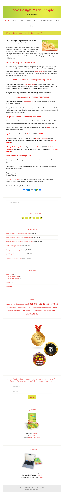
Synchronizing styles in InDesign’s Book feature (19, 241)
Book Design (9, 274)
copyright (29, 307)
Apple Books (36, 437)
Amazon (47, 134)
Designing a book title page (14, 258)
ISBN (24, 310)
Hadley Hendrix (39, 71)
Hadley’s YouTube (29, 101)
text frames (51, 310)
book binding (17, 304)
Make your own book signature (15, 250)
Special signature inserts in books (15, 254)
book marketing (36, 303)
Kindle (30, 437)
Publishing (9, 286)
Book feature (24, 304)
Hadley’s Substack (30, 84)
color (19, 307)
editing (39, 307)
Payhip (34, 435)
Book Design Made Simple (32, 10)
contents (23, 307)
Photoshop (41, 310)
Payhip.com (44, 138)
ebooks (35, 307)
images (54, 307)
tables (45, 310)
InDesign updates (13, 310)
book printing (52, 304)
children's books (11, 307)
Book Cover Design (13, 276)
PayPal (40, 475)
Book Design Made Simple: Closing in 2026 (18, 233)
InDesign (8, 282)
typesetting (32, 313)
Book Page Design (13, 278)
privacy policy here (34, 489)
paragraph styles (32, 310)
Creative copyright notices (13, 246)
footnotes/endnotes (46, 307)
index (20, 310)
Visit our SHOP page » (12, 179)
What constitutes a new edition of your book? (19, 237)
